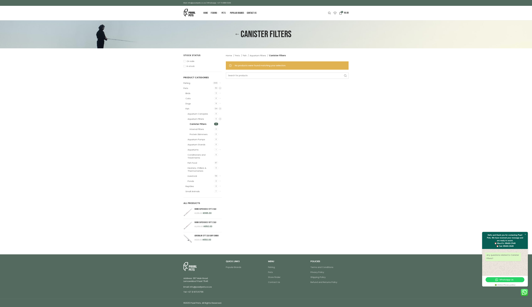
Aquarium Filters (196, 118)
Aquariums (193, 149)
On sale (190, 61)
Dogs (188, 103)
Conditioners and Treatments (196, 156)
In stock (191, 66)
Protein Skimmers (199, 134)
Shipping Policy (318, 277)
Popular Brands (233, 267)
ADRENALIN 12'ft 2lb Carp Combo (207, 235)
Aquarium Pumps (196, 139)
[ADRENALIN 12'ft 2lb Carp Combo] (187, 238)
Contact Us (274, 282)
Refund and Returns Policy (323, 282)
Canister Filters (198, 124)
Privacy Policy (317, 272)
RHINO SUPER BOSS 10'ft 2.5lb (205, 222)
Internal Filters (197, 129)
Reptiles (190, 186)
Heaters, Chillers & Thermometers (197, 169)
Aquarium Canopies (198, 113)
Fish (187, 108)
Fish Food (192, 162)
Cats (188, 98)
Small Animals (193, 191)
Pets (185, 88)
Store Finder (274, 277)
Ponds (191, 181)
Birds (188, 93)
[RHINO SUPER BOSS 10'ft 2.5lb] (187, 225)
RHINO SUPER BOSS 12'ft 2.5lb (205, 209)
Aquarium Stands (196, 144)
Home (229, 55)
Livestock (192, 176)
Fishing (186, 83)
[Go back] (237, 34)
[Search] (329, 13)
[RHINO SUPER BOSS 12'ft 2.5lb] (187, 212)
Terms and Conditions (321, 267)
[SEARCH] (345, 75)
